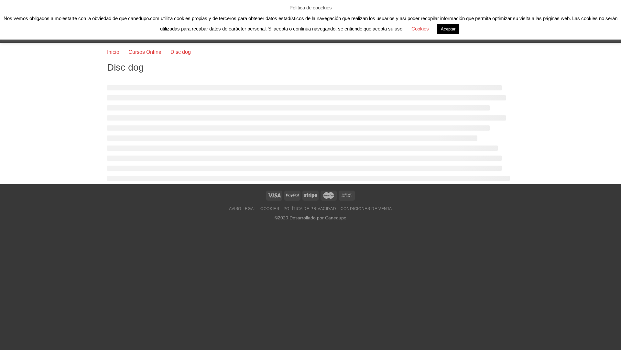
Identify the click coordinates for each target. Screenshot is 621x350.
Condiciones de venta (366, 208)
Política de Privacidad (310, 208)
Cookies (269, 208)
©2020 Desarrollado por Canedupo (310, 217)
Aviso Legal (242, 208)
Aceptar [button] (448, 29)
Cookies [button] (420, 28)
